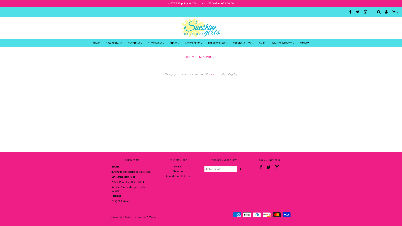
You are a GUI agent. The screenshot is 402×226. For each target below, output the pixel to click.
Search (178, 166)
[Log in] (384, 12)
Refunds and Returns (177, 176)
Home (96, 43)
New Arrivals (114, 43)
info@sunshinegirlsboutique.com (131, 171)
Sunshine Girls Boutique (122, 217)
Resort (304, 43)
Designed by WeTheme (145, 217)
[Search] (376, 12)
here (212, 74)
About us (178, 171)
